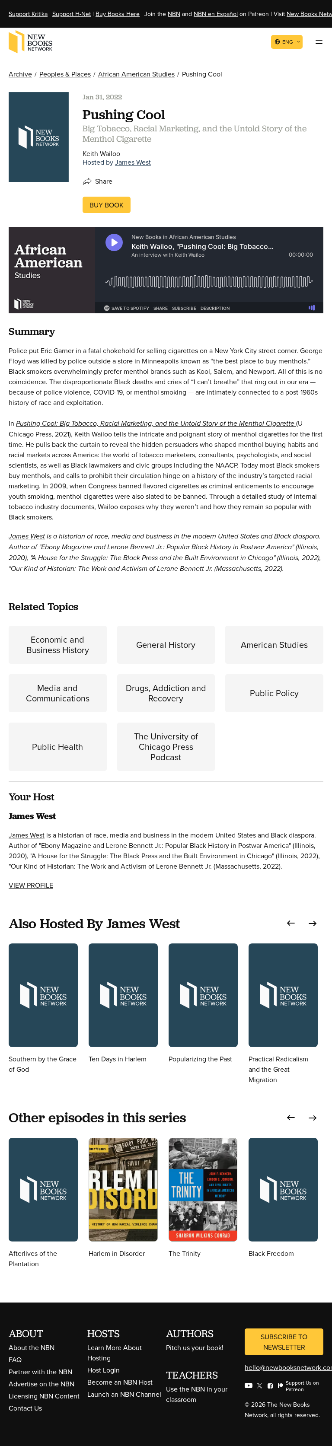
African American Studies (136, 74)
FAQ (15, 1359)
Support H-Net (71, 14)
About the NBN (31, 1347)
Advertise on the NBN (41, 1384)
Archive (20, 74)
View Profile (31, 885)
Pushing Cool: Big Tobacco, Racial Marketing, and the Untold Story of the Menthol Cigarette (156, 423)
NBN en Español (216, 14)
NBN (174, 14)
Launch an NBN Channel (124, 1394)
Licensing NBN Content (44, 1396)
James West (133, 162)
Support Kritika (28, 14)
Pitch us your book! (194, 1347)
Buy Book (106, 205)
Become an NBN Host (120, 1382)
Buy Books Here (118, 14)
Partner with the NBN (40, 1371)
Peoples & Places (65, 74)
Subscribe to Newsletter (284, 1342)
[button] (291, 923)
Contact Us (25, 1408)
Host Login (103, 1370)
